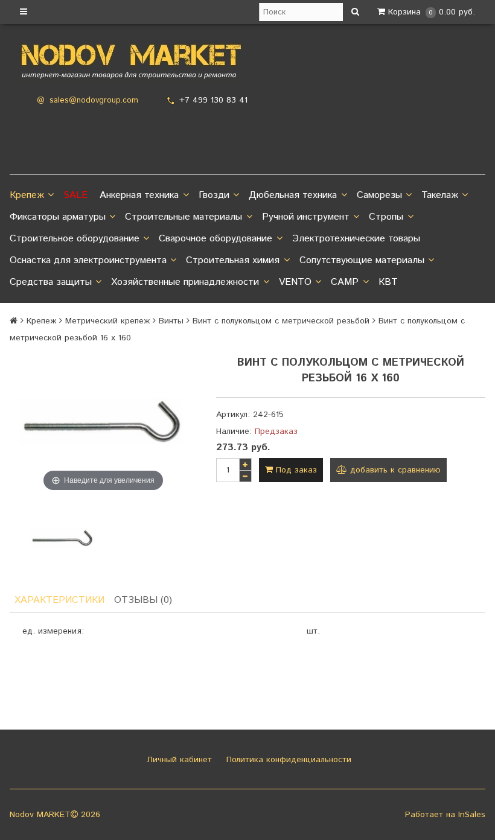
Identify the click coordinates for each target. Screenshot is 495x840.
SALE (75, 195)
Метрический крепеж (107, 321)
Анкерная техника (139, 195)
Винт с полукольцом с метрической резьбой (281, 321)
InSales (471, 815)
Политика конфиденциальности (287, 760)
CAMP (345, 282)
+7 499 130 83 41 (213, 100)
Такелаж (439, 195)
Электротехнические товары (356, 239)
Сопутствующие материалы (361, 260)
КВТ (388, 282)
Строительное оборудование (74, 239)
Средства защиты (51, 282)
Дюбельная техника (293, 195)
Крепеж (27, 195)
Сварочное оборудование (215, 239)
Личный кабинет (178, 760)
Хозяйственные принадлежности (185, 282)
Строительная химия (232, 260)
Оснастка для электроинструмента (88, 260)
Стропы (386, 217)
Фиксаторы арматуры (58, 217)
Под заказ (295, 470)
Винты (171, 321)
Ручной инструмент (306, 217)
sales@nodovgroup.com (94, 100)
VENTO (295, 282)
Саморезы (379, 195)
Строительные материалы (183, 217)
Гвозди (214, 195)
